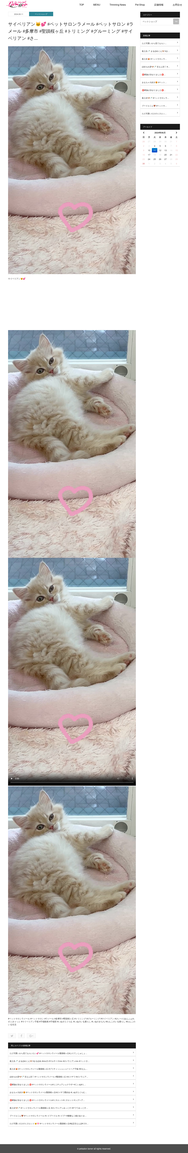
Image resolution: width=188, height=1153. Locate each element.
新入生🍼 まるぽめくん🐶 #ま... (156, 51)
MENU (96, 4)
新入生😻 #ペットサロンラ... (154, 58)
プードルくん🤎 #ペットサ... (154, 105)
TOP (81, 4)
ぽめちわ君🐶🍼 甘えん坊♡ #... (156, 66)
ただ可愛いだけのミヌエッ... (154, 113)
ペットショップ (41, 14)
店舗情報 (158, 4)
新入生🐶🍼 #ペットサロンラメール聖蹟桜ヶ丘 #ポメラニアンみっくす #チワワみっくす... (49, 1107)
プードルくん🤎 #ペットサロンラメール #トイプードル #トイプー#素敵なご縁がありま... (48, 1115)
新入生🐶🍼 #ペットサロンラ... (155, 97)
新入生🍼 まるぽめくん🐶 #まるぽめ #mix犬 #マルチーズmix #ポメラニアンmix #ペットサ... (49, 1061)
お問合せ (177, 4)
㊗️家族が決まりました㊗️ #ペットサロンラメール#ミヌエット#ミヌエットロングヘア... (47, 1100)
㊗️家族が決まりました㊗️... (154, 74)
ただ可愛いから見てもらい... (154, 43)
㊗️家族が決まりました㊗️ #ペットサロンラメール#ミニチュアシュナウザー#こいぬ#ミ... (48, 1084)
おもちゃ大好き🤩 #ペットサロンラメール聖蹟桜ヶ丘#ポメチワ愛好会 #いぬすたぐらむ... (48, 1092)
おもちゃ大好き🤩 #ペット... (154, 82)
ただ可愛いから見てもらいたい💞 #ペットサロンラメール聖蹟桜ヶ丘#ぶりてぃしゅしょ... (48, 1053)
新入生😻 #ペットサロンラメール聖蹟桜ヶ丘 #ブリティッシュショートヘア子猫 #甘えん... (48, 1068)
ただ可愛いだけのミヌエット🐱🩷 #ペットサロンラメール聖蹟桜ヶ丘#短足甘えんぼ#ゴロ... (49, 1123)
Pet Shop (140, 4)
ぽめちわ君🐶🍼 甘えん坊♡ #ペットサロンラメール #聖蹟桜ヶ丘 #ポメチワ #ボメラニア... (49, 1076)
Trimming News (118, 4)
